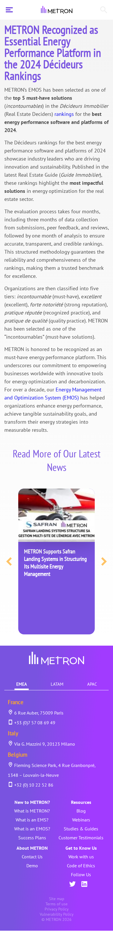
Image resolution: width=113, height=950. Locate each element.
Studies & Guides (81, 829)
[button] (9, 561)
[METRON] (56, 10)
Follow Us (81, 874)
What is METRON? (32, 811)
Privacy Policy (57, 909)
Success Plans (32, 837)
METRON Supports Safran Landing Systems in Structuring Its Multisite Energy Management (55, 563)
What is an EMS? (32, 820)
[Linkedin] (84, 884)
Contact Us (32, 856)
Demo (32, 865)
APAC (92, 684)
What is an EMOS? (32, 829)
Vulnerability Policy (57, 914)
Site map (56, 898)
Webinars (81, 820)
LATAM (57, 684)
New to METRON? (32, 802)
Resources (81, 802)
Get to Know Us (81, 848)
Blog (81, 811)
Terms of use (56, 903)
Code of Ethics (81, 865)
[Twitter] (72, 884)
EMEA (21, 684)
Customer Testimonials (81, 837)
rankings (64, 114)
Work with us (81, 856)
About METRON (32, 848)
